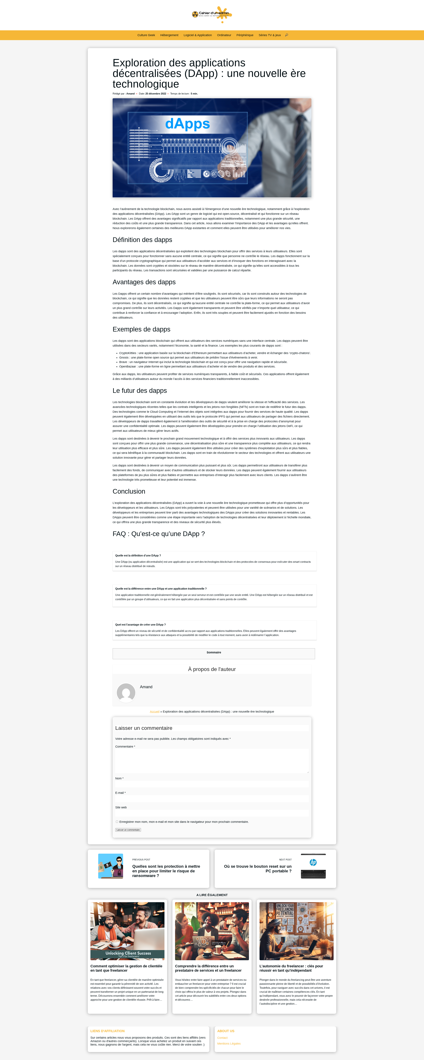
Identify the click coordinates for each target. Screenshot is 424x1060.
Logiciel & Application (198, 35)
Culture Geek (146, 35)
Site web (121, 807)
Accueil (154, 711)
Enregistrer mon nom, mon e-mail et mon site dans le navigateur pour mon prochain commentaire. (184, 821)
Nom (119, 778)
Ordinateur (224, 35)
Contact (222, 1037)
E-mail (120, 792)
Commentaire (125, 746)
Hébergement (169, 35)
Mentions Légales (229, 1043)
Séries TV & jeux (270, 35)
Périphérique (245, 35)
